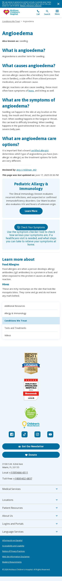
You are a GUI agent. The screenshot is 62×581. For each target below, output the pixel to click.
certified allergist (40, 150)
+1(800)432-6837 (22, 478)
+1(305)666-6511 (18, 472)
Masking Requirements (12, 562)
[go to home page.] (16, 12)
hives (31, 90)
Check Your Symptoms (32, 227)
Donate (33, 454)
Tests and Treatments (15, 328)
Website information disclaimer (31, 6)
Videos (8, 335)
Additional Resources (15, 306)
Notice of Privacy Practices (13, 551)
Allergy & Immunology (15, 313)
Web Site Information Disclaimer (16, 557)
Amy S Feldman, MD (26, 169)
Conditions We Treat (11, 21)
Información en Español (12, 540)
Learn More (31, 211)
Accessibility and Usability (13, 546)
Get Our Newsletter (33, 446)
